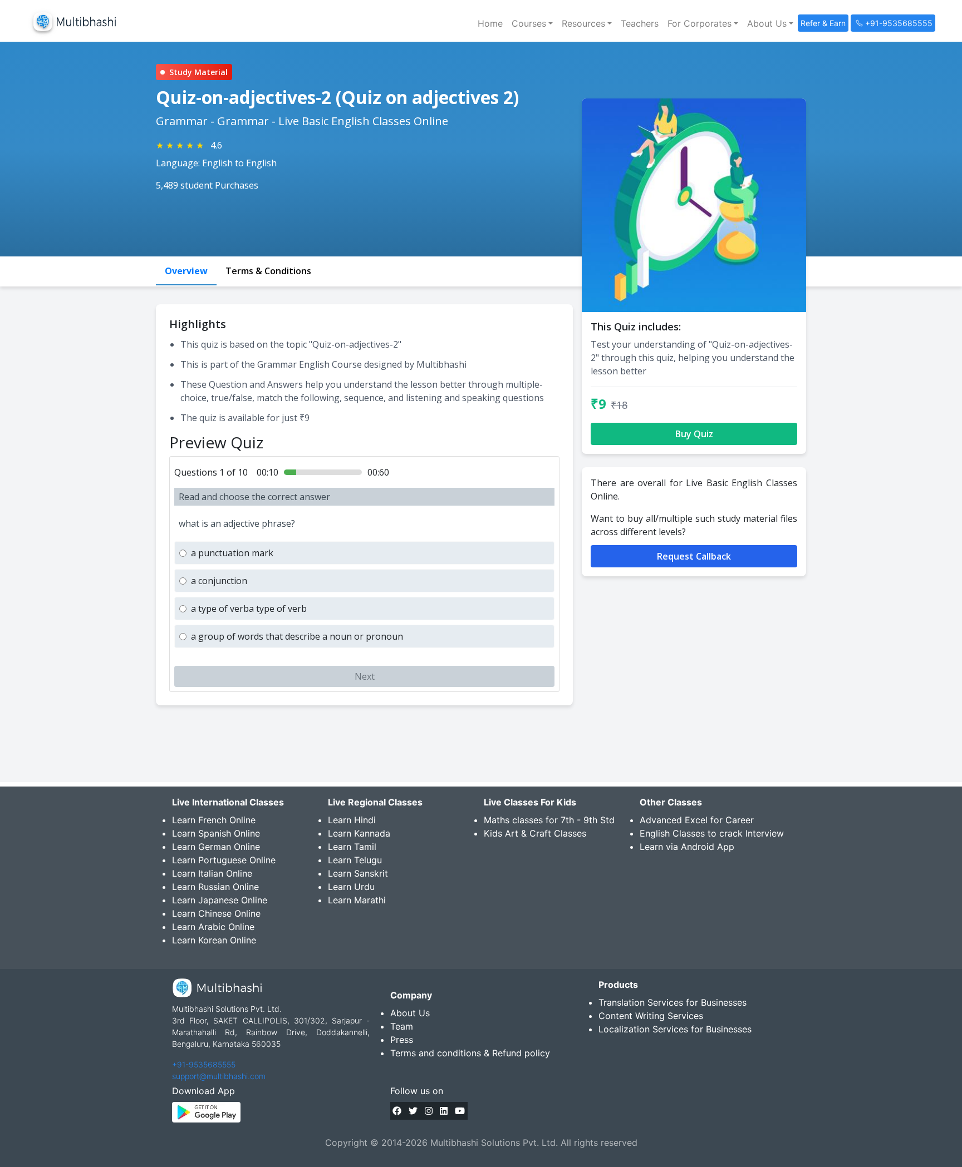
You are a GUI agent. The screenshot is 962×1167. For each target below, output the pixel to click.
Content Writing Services (650, 1015)
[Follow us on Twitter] (413, 1110)
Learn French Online (214, 819)
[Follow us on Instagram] (429, 1110)
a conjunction (219, 581)
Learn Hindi (352, 819)
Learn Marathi (357, 900)
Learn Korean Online (214, 940)
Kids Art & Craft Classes (535, 833)
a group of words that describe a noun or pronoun (297, 636)
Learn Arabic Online (213, 926)
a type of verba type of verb (249, 608)
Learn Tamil (352, 846)
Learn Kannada (359, 833)
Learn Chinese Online (216, 913)
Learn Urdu (351, 886)
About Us (410, 1012)
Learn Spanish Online (216, 833)
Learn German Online (216, 846)
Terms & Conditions (268, 271)
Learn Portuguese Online (224, 860)
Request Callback (694, 556)
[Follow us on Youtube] (460, 1110)
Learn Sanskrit (358, 873)
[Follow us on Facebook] (397, 1110)
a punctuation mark (232, 553)
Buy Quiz (694, 434)
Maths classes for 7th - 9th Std (549, 819)
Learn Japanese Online (219, 900)
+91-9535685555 (203, 1064)
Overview (186, 271)
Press (401, 1039)
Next (365, 676)
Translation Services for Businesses (672, 1002)
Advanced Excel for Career (697, 819)
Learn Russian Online (215, 886)
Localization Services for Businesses (675, 1029)
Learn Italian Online (212, 873)
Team (401, 1026)
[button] (532, 23)
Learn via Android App (687, 846)
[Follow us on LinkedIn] (444, 1110)
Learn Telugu (355, 860)
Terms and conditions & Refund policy (470, 1053)
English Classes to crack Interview (712, 833)
